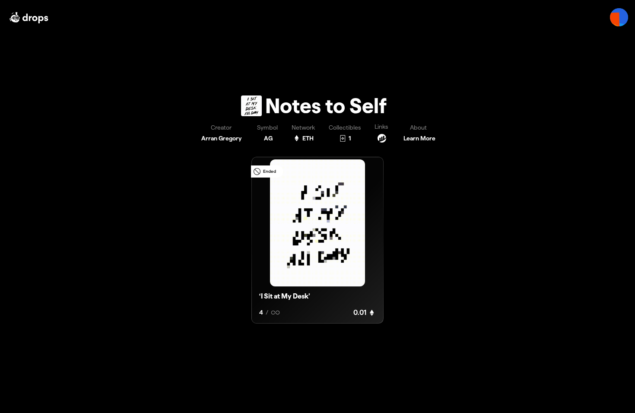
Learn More (419, 138)
